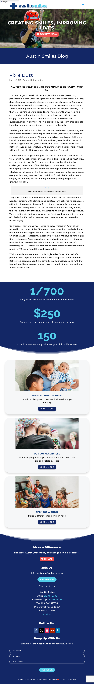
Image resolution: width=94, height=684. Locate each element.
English (5, 2)
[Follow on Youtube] (52, 630)
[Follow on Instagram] (47, 630)
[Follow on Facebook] (36, 630)
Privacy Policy (42, 679)
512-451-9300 (47, 596)
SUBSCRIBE (47, 670)
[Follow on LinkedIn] (58, 630)
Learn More (47, 409)
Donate (48, 559)
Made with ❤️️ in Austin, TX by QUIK (62, 679)
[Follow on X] (41, 630)
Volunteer (48, 579)
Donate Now (48, 34)
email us (47, 614)
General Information (33, 80)
